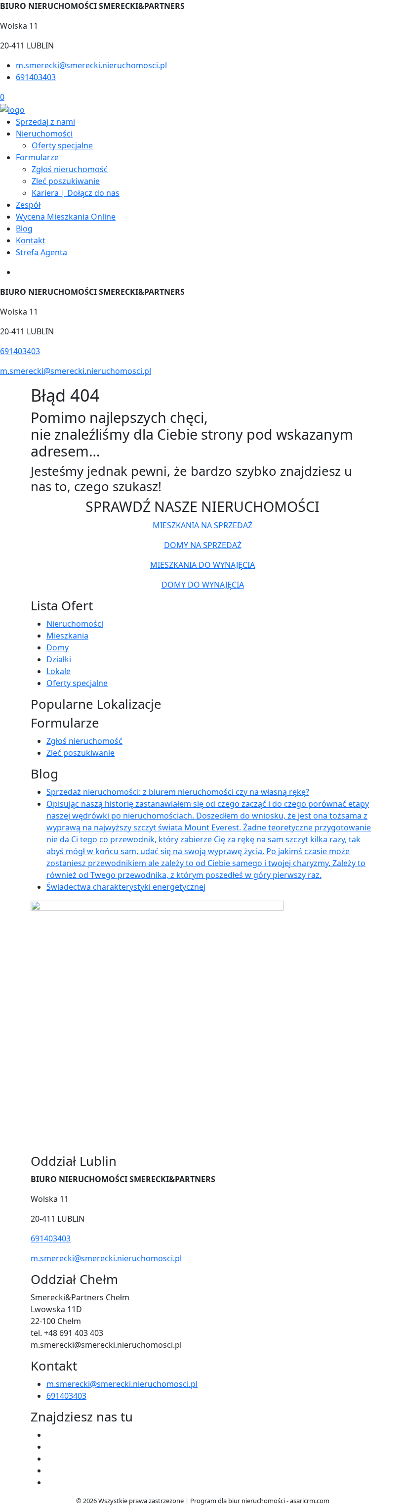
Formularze (37, 157)
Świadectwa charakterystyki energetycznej (125, 886)
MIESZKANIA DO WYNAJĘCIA (202, 564)
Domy (57, 647)
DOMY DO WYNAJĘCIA (203, 584)
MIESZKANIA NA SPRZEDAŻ (202, 525)
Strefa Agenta (41, 252)
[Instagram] (50, 1470)
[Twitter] (50, 1446)
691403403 (36, 77)
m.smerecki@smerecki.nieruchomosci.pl (91, 65)
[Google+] (50, 1482)
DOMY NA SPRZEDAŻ (203, 545)
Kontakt (30, 240)
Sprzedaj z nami (45, 121)
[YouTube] (50, 1458)
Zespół (28, 204)
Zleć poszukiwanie (66, 181)
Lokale (58, 671)
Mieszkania (67, 635)
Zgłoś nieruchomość (70, 169)
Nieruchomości (44, 133)
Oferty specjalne (62, 145)
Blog (24, 228)
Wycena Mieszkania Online (66, 216)
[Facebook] (50, 1434)
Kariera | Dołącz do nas (76, 192)
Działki (58, 659)
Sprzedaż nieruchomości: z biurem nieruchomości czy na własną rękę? (177, 791)
